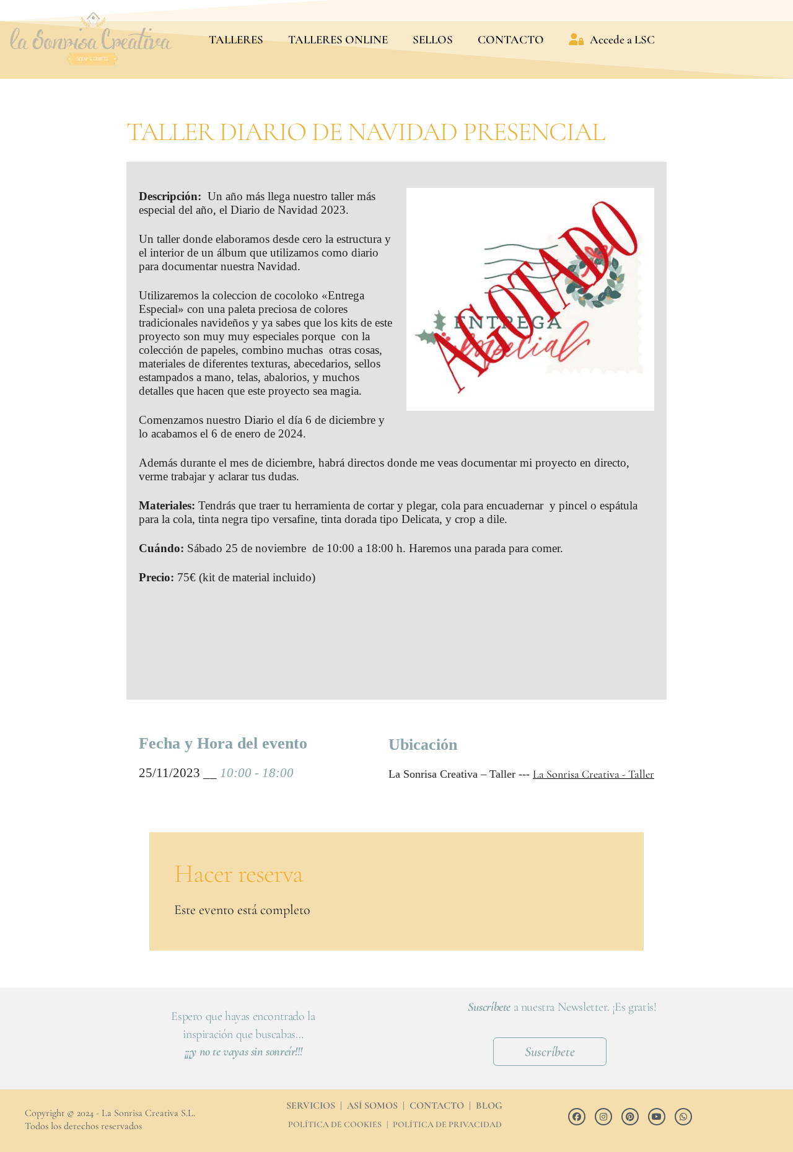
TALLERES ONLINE (338, 39)
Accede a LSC (622, 39)
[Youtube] (656, 1116)
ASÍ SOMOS (372, 1105)
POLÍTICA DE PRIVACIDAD (447, 1124)
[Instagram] (603, 1116)
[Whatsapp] (683, 1116)
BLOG (489, 1105)
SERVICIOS (310, 1105)
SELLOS (433, 39)
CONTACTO (511, 39)
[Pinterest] (630, 1116)
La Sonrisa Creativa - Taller (593, 774)
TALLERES (236, 39)
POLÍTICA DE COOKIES (335, 1124)
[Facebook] (576, 1116)
